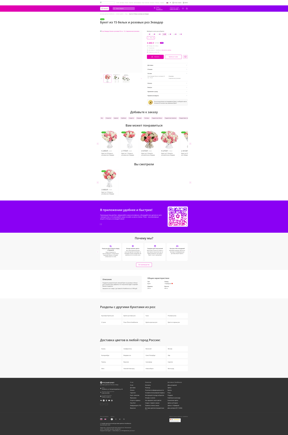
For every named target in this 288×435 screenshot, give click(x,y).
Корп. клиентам (145, 2)
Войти (186, 2)
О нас (117, 2)
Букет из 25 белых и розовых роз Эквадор (107, 144)
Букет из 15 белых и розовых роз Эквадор (107, 182)
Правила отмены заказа (152, 405)
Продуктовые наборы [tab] (184, 118)
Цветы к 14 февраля (173, 405)
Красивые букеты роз (107, 316)
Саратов (170, 362)
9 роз (147, 316)
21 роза (103, 322)
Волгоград (171, 368)
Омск (102, 368)
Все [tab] (102, 118)
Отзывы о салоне (150, 398)
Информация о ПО (135, 405)
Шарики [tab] (116, 118)
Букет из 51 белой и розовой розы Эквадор (168, 144)
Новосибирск (150, 368)
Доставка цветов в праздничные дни (154, 409)
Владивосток (127, 355)
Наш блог (133, 403)
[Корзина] (187, 8)
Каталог (106, 8)
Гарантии (131, 2)
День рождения (172, 385)
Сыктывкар (149, 362)
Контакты (152, 2)
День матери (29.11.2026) (175, 408)
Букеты (170, 390)
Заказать (156, 57)
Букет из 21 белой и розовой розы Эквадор (148, 144)
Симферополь (128, 349)
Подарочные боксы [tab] (157, 118)
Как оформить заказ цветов (153, 400)
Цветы (169, 387)
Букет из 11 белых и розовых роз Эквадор (127, 144)
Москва (170, 349)
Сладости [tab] (131, 118)
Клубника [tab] (123, 118)
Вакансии (133, 408)
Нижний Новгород (129, 368)
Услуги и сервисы (135, 400)
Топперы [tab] (146, 118)
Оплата (126, 2)
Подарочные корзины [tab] (170, 118)
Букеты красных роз (151, 322)
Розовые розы (172, 316)
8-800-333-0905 (106, 393)
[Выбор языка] (167, 3)
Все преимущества (144, 265)
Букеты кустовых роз (130, 316)
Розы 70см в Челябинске (131, 322)
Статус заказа (177, 2)
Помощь (157, 2)
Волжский (148, 349)
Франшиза (133, 398)
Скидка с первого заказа (152, 403)
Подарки (170, 395)
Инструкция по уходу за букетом (154, 395)
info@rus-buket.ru (106, 397)
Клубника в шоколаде (174, 398)
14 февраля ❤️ (168, 283)
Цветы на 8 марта (173, 403)
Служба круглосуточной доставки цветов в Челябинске (116, 423)
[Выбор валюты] (170, 3)
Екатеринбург (105, 355)
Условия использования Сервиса (155, 393)
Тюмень (103, 362)
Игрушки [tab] (139, 118)
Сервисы (162, 2)
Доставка (122, 2)
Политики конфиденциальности (154, 390)
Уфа (169, 355)
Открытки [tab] (108, 118)
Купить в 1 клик (173, 57)
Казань (103, 349)
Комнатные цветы (173, 400)
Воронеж (126, 362)
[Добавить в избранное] (185, 57)
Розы (169, 393)
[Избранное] (183, 8)
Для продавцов (137, 2)
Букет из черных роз (174, 322)
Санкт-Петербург (150, 355)
